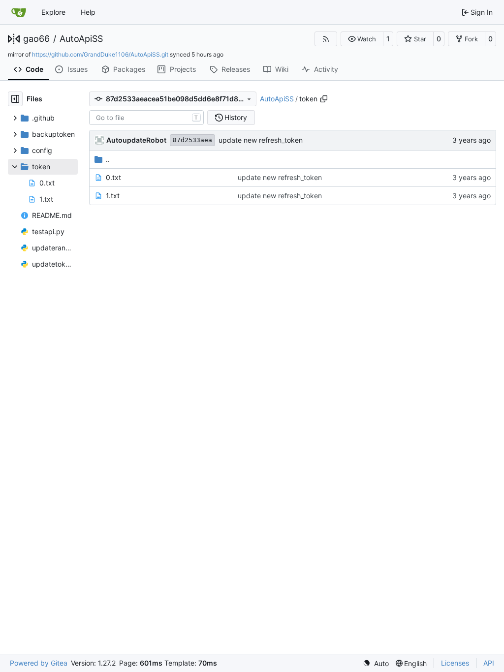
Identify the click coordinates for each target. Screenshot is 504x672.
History (235, 117)
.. (108, 159)
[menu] (376, 663)
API (488, 663)
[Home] (18, 12)
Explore (53, 12)
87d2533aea (192, 140)
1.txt (113, 195)
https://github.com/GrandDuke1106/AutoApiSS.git (100, 54)
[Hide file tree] (15, 99)
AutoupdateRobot (136, 140)
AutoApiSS (81, 39)
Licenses (455, 663)
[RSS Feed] (326, 38)
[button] (362, 38)
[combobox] (146, 117)
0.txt (113, 177)
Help (88, 12)
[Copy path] (323, 98)
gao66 (36, 39)
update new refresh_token (261, 140)
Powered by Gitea (38, 663)
